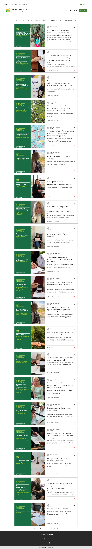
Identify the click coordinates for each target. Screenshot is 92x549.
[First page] (34, 528)
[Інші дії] (75, 27)
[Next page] (54, 528)
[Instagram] (72, 10)
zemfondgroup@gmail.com (11, 4)
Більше (66, 20)
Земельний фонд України (19, 9)
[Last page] (57, 528)
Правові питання (27, 20)
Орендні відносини (40, 20)
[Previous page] (37, 528)
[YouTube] (74, 10)
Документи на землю (55, 20)
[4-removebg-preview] (76, 10)
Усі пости (17, 20)
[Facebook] (70, 10)
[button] (76, 20)
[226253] (49, 543)
